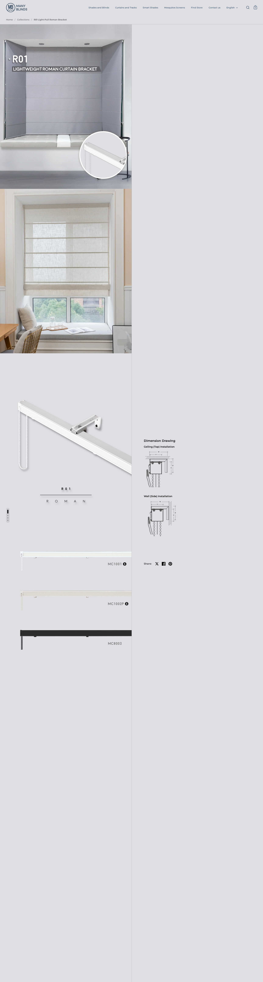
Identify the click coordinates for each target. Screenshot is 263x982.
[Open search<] (247, 7)
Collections (23, 19)
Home (9, 19)
